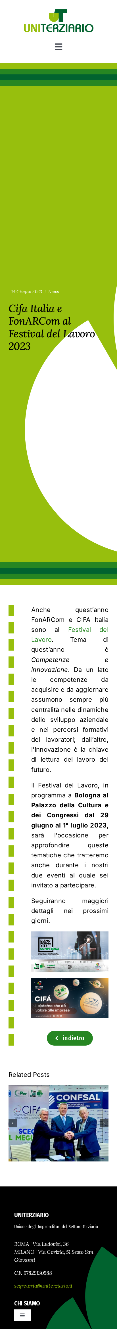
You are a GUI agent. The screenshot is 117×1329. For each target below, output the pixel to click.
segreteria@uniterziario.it (43, 1285)
